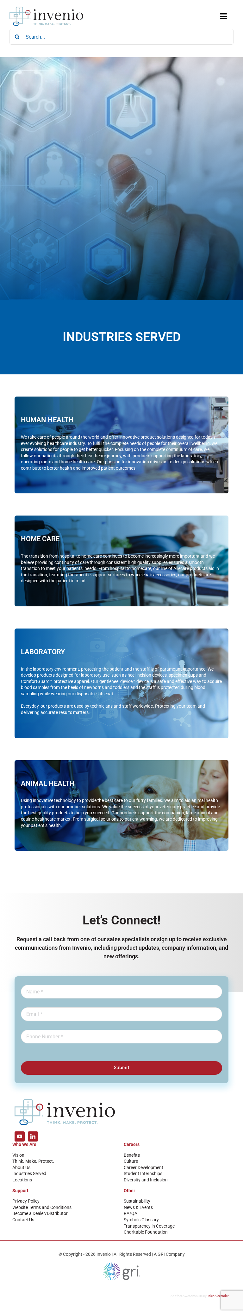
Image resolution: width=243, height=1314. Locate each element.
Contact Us (23, 1219)
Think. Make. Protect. (33, 1161)
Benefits (132, 1155)
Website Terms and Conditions (42, 1207)
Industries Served (29, 1173)
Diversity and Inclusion (146, 1179)
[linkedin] (33, 1136)
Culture (131, 1161)
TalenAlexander (217, 1296)
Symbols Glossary (141, 1219)
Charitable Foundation (146, 1232)
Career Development (143, 1167)
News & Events (138, 1207)
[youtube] (20, 1136)
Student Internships (143, 1173)
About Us (21, 1167)
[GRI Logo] (121, 1264)
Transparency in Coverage (149, 1226)
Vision (18, 1155)
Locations (22, 1179)
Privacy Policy (26, 1201)
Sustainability (137, 1201)
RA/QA (130, 1213)
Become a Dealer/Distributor (40, 1213)
